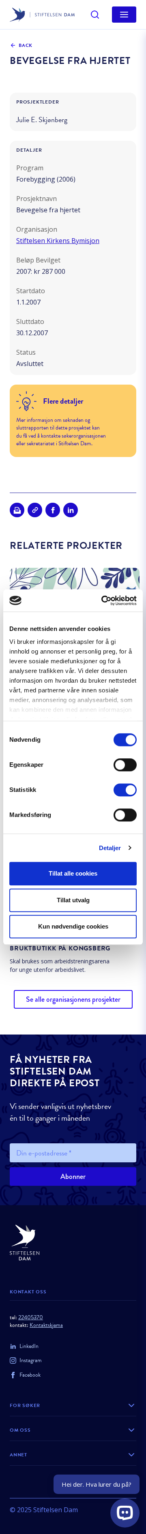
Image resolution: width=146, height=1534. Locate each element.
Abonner (73, 1176)
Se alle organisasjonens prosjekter (73, 999)
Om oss (20, 1430)
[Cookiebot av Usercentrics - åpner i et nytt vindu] (103, 600)
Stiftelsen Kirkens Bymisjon (57, 240)
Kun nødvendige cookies (73, 926)
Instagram (30, 1360)
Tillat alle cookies (73, 873)
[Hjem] (73, 1243)
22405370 (30, 1317)
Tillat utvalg (73, 900)
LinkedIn (29, 1346)
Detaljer (110, 847)
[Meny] (124, 14)
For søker (25, 1405)
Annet (18, 1454)
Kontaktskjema (46, 1325)
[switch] (125, 764)
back (25, 45)
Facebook (30, 1375)
